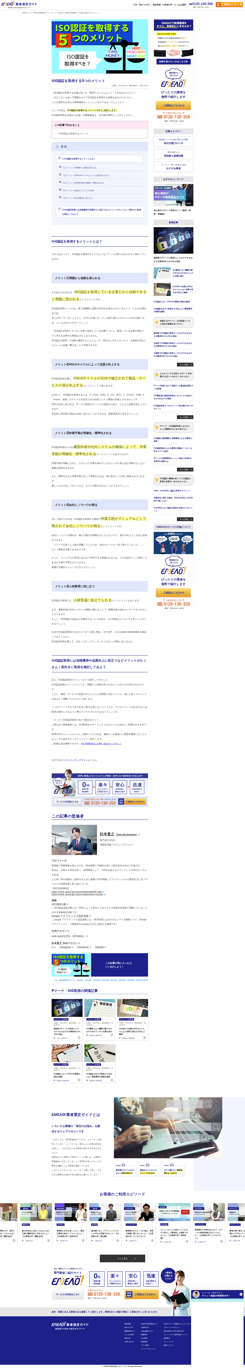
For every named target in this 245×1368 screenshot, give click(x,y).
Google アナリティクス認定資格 (70, 916)
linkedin (99, 947)
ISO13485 (96, 980)
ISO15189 (105, 980)
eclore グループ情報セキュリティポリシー (178, 1324)
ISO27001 (113, 980)
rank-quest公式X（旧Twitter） (69, 936)
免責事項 (167, 1338)
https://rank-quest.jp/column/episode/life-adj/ (77, 891)
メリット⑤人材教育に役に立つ (78, 198)
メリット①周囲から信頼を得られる (80, 167)
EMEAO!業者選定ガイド (149, 1324)
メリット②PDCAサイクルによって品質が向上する (86, 175)
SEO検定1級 (59, 904)
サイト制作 (145, 1345)
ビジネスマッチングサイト (74, 760)
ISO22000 (122, 980)
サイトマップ (168, 1341)
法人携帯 (144, 1338)
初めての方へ (145, 5)
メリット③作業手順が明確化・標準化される (83, 183)
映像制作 (144, 1334)
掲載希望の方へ (129, 1331)
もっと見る (122, 1258)
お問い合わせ (129, 1341)
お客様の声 (167, 5)
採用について (168, 1345)
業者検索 (157, 5)
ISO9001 (80, 980)
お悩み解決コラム (147, 1331)
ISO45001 (130, 980)
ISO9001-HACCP (142, 980)
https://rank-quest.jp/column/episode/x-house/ (77, 894)
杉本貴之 (118, 834)
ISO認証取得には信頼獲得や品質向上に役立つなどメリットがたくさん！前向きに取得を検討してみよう (101, 211)
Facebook (83, 947)
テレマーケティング (148, 1349)
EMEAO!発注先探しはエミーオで (115, 1366)
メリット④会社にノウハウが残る (79, 190)
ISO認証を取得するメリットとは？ (78, 158)
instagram (65, 947)
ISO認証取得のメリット (67, 980)
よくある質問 (180, 5)
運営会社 (127, 1338)
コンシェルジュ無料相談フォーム (175, 1334)
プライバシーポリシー (171, 1327)
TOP (135, 5)
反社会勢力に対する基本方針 (174, 1331)
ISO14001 (88, 980)
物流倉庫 (144, 1341)
